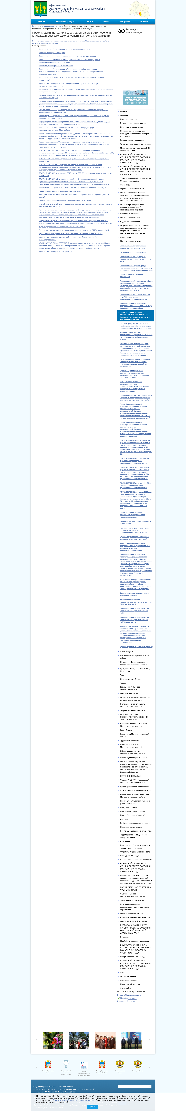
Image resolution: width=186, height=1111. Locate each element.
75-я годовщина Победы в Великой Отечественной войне (135, 179)
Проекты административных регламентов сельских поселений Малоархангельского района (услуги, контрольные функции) (135, 315)
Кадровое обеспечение (130, 221)
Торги (122, 675)
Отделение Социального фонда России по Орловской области (134, 663)
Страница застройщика (130, 679)
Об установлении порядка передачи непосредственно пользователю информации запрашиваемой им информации (135, 363)
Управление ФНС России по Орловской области (132, 688)
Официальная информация (132, 189)
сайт (122, 972)
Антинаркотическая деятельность (135, 917)
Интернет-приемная (128, 980)
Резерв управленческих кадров (134, 957)
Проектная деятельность (131, 827)
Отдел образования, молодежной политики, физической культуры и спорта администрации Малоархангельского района (135, 229)
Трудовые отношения (129, 740)
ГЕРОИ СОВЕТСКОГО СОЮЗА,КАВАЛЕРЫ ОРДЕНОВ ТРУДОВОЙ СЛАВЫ (134, 717)
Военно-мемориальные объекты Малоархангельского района (134, 724)
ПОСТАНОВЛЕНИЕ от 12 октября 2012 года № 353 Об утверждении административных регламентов (135, 485)
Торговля (124, 683)
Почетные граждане (129, 119)
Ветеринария (125, 937)
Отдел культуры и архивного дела (135, 852)
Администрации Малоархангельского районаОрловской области (77, 8)
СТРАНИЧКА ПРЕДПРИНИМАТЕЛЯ (136, 790)
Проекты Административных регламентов (56, 66)
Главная (41, 22)
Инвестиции (125, 237)
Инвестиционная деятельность (133, 758)
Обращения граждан (65, 22)
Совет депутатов (127, 651)
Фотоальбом (125, 988)
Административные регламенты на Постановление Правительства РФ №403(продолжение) (134, 620)
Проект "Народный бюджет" (132, 815)
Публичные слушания (129, 214)
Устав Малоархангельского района (135, 144)
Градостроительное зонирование (134, 786)
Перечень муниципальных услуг (52, 53)
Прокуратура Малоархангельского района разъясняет (135, 802)
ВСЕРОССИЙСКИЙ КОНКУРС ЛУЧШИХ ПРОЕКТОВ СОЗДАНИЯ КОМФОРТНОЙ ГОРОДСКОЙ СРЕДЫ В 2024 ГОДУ (135, 949)
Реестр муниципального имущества (135, 831)
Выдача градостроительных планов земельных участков (62, 227)
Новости (106, 22)
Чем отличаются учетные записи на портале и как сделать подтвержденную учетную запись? (134, 530)
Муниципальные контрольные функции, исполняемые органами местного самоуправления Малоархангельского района (134, 197)
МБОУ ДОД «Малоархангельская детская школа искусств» (135, 698)
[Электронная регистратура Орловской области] (135, 104)
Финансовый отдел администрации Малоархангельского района (135, 795)
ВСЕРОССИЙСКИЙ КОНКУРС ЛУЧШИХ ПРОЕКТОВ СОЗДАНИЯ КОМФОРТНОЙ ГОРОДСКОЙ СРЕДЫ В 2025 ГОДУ (135, 965)
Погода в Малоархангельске (129, 995)
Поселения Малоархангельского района (134, 656)
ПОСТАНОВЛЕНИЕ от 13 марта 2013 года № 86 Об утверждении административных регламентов (134, 461)
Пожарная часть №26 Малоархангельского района (132, 745)
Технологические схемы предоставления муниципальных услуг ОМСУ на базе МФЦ (74, 230)
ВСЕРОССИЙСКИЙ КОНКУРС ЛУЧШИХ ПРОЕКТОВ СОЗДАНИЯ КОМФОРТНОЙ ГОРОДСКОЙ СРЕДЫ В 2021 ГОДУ (135, 170)
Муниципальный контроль (131, 913)
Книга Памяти (126, 730)
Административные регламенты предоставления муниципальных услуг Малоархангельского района (136, 306)
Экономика (125, 185)
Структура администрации (131, 127)
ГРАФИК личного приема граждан (134, 941)
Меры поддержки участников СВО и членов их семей (136, 149)
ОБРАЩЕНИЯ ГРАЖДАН (131, 776)
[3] (106, 1041)
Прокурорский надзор (129, 807)
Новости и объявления (130, 984)
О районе (89, 22)
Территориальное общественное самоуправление (134, 836)
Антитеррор (125, 841)
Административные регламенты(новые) (55, 251)
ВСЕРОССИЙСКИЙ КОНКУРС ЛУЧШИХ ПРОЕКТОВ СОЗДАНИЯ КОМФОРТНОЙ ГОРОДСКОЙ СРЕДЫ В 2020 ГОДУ (135, 867)
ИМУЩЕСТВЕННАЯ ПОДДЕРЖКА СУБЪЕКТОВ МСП (135, 888)
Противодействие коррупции (132, 811)
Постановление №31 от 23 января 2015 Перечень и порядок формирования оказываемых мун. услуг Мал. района (136, 397)
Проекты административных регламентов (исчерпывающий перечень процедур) (72, 188)
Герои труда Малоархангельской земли (134, 735)
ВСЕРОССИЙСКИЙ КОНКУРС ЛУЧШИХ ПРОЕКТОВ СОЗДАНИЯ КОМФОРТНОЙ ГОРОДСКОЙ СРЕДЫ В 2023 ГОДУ (135, 929)
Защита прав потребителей (132, 900)
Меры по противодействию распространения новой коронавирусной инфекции (132, 207)
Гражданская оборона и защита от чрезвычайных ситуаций (135, 846)
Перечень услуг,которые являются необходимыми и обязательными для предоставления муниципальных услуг (136, 326)
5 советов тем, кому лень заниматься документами (60, 191)
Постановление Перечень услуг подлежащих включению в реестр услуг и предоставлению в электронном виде (136, 268)
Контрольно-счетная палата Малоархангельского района (132, 705)
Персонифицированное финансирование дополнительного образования (135, 907)
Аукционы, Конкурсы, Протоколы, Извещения (135, 669)
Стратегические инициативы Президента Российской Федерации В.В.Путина (135, 133)
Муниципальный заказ (130, 218)
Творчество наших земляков (132, 710)
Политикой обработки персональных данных (74, 1100)
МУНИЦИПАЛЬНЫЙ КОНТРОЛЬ (134, 921)
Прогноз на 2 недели (126, 1001)
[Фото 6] (53, 1041)
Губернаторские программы (132, 140)
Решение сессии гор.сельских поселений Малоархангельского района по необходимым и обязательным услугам (136, 336)
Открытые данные (128, 976)
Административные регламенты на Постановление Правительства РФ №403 (70, 234)
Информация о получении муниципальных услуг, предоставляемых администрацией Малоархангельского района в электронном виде (134, 386)
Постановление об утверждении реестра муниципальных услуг (65, 49)
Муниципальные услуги (51, 26)
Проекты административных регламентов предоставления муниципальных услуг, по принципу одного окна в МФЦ (135, 374)
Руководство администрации (133, 123)
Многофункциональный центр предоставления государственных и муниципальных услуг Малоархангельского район (135, 546)
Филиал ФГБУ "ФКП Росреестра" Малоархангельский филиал (134, 781)
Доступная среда (127, 819)
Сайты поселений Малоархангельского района (132, 895)
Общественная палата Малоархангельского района (132, 752)
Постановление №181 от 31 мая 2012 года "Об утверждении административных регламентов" (135, 297)
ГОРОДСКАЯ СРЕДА (129, 856)
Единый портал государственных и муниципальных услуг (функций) (67, 200)
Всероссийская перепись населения (136, 860)
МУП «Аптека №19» (129, 693)
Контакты (144, 22)
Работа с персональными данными (135, 823)
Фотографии (124, 22)
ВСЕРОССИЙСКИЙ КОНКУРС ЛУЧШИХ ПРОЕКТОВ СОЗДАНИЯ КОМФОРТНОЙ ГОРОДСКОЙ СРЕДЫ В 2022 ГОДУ (135, 158)
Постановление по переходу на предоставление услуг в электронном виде (70, 56)
